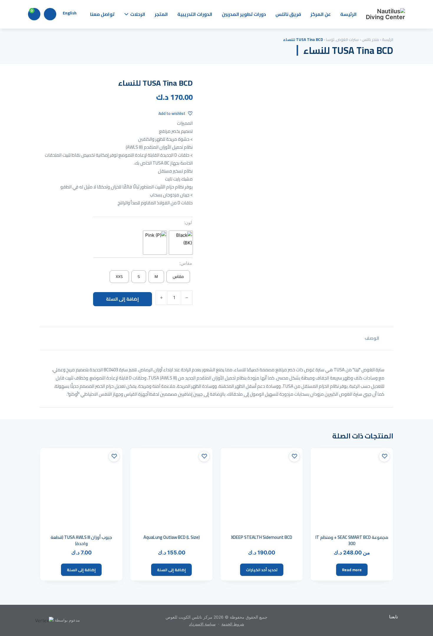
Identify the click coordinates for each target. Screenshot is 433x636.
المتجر (161, 14)
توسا (330, 39)
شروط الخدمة (233, 624)
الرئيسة (348, 14)
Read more (352, 569)
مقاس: (185, 263)
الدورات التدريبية (194, 14)
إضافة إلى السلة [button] (171, 569)
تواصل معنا (102, 14)
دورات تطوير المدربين (244, 14)
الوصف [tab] (372, 338)
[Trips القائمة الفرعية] (126, 14)
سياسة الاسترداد (202, 624)
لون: (188, 222)
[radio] (181, 242)
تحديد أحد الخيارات (261, 569)
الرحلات (137, 14)
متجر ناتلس (370, 39)
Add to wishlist (171, 113)
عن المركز (320, 14)
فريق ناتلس (288, 14)
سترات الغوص (347, 39)
